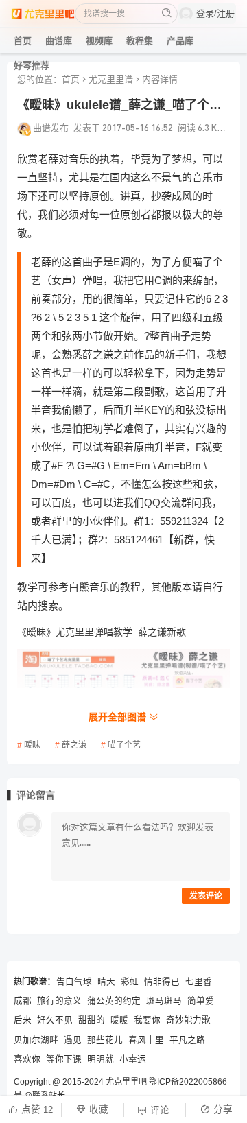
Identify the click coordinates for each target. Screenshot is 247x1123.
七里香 (198, 981)
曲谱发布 (51, 127)
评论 (159, 1110)
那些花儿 (105, 1040)
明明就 (100, 1059)
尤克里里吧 (126, 1082)
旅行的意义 (59, 1001)
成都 (23, 1001)
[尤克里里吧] (43, 13)
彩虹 (130, 981)
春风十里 (146, 1040)
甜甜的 (91, 1020)
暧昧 (32, 745)
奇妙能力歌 (188, 1020)
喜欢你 (27, 1059)
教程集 (139, 41)
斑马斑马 (164, 1001)
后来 (23, 1020)
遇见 (73, 1040)
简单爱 (200, 1001)
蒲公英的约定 (114, 1001)
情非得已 (162, 981)
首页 (23, 41)
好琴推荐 (31, 65)
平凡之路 (187, 1040)
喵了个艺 (124, 745)
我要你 (147, 1020)
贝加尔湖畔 (36, 1040)
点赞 (37, 1109)
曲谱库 (58, 41)
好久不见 (55, 1020)
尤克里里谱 (111, 79)
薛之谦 (74, 745)
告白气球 (74, 981)
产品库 (180, 41)
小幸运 (132, 1059)
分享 (223, 1109)
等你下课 (64, 1059)
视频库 (99, 41)
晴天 (106, 981)
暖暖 (119, 1020)
